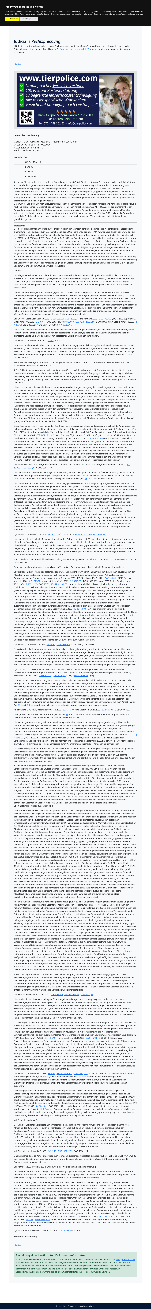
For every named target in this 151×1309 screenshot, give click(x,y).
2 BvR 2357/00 (57, 318)
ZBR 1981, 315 (63, 644)
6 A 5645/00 (75, 581)
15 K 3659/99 (80, 608)
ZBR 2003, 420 (99, 534)
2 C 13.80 (51, 644)
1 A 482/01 (67, 1230)
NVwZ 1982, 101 (64, 1073)
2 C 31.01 (40, 321)
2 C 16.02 (52, 534)
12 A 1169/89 (110, 578)
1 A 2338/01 (64, 324)
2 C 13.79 (52, 1151)
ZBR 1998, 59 (61, 584)
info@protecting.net (125, 1259)
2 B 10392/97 (30, 584)
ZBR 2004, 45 (60, 675)
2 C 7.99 (110, 559)
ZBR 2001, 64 (30, 467)
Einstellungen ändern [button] (29, 19)
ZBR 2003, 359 (88, 321)
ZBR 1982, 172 (81, 1073)
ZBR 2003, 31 (72, 318)
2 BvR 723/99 (105, 318)
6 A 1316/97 (34, 581)
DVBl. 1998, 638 (42, 1219)
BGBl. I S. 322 (47, 435)
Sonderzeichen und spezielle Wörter (77, 49)
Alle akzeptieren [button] (12, 19)
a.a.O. (50, 340)
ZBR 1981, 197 (64, 1151)
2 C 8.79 (51, 1073)
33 (86, 478)
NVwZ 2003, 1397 (83, 534)
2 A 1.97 (29, 1219)
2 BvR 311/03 (45, 675)
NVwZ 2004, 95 (81, 675)
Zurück (18, 64)
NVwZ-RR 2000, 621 (126, 559)
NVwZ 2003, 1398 (71, 321)
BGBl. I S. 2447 (96, 438)
